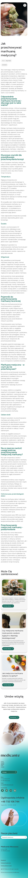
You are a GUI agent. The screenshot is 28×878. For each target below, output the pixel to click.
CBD (16, 515)
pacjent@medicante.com (7, 784)
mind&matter (16, 872)
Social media (4, 787)
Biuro (2, 777)
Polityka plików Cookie (6, 865)
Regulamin (3, 860)
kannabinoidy (12, 114)
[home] (6, 6)
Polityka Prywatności (6, 863)
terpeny (3, 141)
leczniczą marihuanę (9, 110)
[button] (24, 5)
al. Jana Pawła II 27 (5, 778)
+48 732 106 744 (10, 801)
